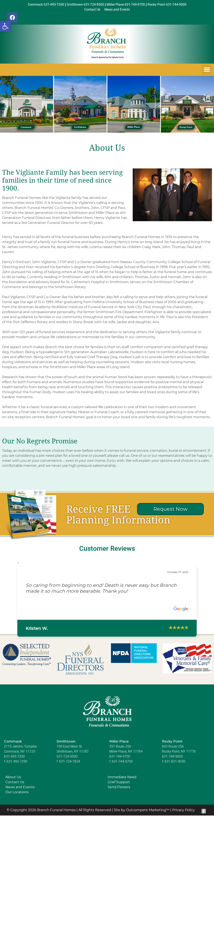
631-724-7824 (69, 761)
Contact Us (14, 782)
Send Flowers (119, 787)
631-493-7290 (16, 761)
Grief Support (119, 782)
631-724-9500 (67, 756)
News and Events (20, 787)
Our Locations (17, 792)
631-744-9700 (119, 756)
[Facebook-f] (203, 811)
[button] (5, 26)
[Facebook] (12, 17)
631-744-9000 (172, 756)
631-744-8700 (122, 761)
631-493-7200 (14, 756)
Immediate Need (122, 777)
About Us (13, 777)
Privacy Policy (183, 810)
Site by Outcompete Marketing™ (141, 810)
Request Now (170, 509)
